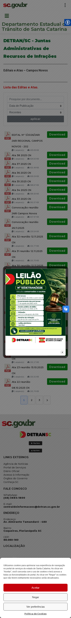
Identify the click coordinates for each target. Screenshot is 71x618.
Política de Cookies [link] (35, 613)
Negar (35, 597)
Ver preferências (35, 606)
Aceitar (35, 587)
